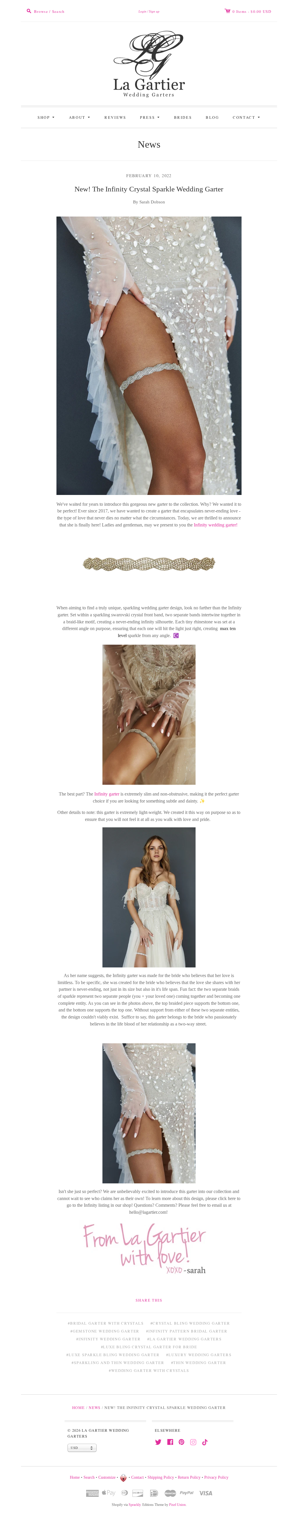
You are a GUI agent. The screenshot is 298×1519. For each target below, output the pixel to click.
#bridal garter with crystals (105, 1323)
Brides (183, 117)
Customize (107, 1477)
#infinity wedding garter (108, 1339)
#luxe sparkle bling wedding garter (112, 1354)
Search (89, 1477)
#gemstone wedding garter (104, 1331)
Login (142, 11)
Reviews (115, 117)
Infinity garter (107, 793)
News (149, 144)
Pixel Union (177, 1505)
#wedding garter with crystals (149, 1370)
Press (150, 117)
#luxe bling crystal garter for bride (149, 1346)
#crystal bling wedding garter (190, 1323)
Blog (212, 117)
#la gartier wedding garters (184, 1339)
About (80, 117)
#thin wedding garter (198, 1362)
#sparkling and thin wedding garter (118, 1362)
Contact (247, 117)
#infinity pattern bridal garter (187, 1331)
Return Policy (189, 1477)
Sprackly (135, 1505)
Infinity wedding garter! (216, 524)
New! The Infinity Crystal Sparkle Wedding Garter (148, 189)
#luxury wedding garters (198, 1354)
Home (78, 1407)
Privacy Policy (216, 1477)
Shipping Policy (161, 1477)
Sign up (154, 11)
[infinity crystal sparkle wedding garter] (149, 565)
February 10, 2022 (149, 175)
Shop (47, 117)
